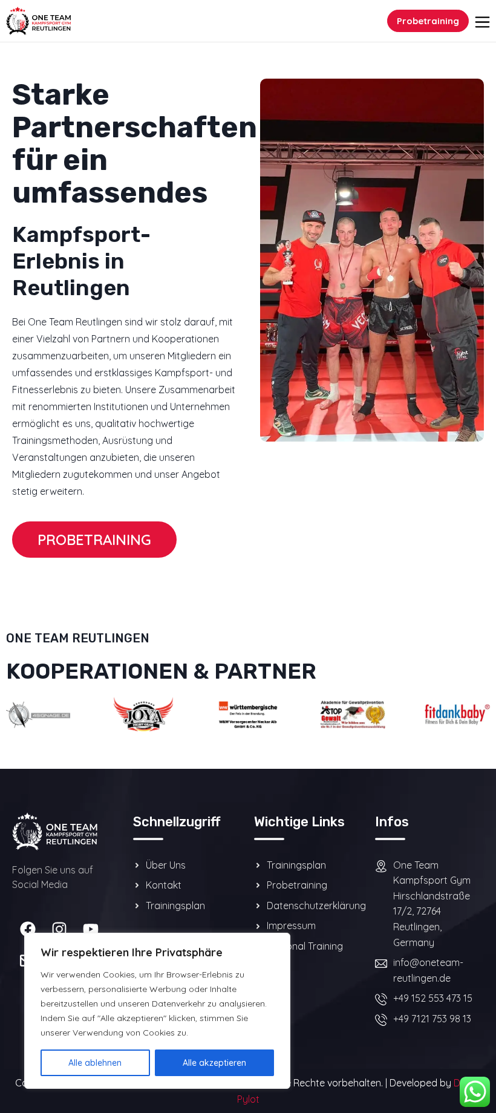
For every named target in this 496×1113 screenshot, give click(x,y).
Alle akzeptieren (214, 1062)
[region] (157, 1011)
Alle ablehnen (95, 1062)
